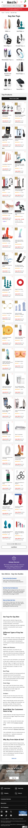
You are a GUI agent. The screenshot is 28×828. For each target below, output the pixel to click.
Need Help (20, 788)
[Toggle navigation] (2, 2)
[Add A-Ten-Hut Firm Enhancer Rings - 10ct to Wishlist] (12, 126)
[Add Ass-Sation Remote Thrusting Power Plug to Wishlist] (25, 252)
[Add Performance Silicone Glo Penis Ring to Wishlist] (12, 445)
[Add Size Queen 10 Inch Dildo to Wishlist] (12, 201)
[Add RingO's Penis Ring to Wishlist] (25, 276)
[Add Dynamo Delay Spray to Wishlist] (12, 422)
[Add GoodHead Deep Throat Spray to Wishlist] (12, 470)
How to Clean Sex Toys (9, 600)
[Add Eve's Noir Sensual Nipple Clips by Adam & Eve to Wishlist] (25, 102)
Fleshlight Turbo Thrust (19, 729)
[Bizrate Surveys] (25, 815)
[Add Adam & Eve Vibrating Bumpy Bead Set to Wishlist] (12, 276)
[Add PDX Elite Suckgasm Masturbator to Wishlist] (25, 494)
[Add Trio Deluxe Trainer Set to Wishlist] (12, 151)
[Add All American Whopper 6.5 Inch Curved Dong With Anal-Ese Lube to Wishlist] (25, 445)
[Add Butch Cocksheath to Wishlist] (25, 422)
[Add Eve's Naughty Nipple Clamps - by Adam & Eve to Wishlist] (25, 374)
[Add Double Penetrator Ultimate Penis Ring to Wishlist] (12, 227)
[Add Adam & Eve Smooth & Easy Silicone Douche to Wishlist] (12, 374)
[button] (14, 547)
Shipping (6, 793)
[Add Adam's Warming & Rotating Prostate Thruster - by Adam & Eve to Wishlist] (12, 494)
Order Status (7, 788)
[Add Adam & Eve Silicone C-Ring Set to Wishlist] (25, 470)
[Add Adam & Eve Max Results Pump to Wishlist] (25, 398)
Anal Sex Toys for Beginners (10, 588)
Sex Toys (7, 12)
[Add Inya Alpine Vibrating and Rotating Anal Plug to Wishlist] (12, 519)
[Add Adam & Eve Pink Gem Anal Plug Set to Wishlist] (12, 102)
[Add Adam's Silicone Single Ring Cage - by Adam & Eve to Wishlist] (25, 151)
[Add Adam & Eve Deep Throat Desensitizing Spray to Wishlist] (25, 324)
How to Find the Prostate (10, 578)
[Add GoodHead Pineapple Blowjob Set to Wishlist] (12, 324)
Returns (20, 793)
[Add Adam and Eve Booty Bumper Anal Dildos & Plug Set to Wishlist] (25, 519)
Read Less (14, 758)
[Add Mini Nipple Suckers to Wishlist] (25, 348)
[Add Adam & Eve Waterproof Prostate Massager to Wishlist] (25, 177)
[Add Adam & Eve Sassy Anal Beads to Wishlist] (12, 252)
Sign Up (14, 778)
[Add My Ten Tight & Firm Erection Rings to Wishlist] (12, 398)
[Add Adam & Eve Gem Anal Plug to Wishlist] (25, 201)
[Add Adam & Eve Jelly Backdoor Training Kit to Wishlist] (25, 300)
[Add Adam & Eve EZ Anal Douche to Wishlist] (25, 126)
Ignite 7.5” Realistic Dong (8, 735)
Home (3, 12)
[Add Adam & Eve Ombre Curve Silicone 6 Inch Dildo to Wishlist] (25, 227)
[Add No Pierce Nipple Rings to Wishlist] (12, 300)
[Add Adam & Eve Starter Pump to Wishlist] (12, 177)
